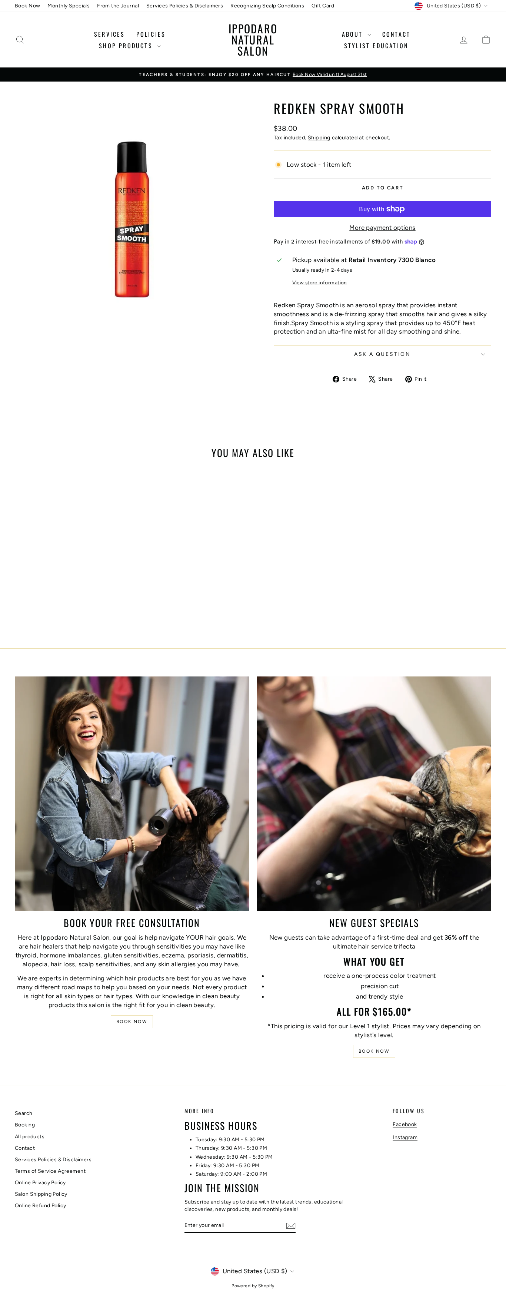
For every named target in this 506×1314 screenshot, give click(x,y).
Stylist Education (376, 45)
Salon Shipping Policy (41, 1194)
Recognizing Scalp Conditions (267, 6)
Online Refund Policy (40, 1205)
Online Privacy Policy (40, 1182)
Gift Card (323, 6)
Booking (25, 1125)
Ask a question (382, 354)
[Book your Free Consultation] (132, 793)
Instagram (405, 1137)
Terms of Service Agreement (50, 1171)
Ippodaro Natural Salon (253, 39)
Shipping (319, 137)
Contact (396, 34)
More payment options (382, 227)
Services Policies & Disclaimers (184, 6)
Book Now (27, 6)
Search (24, 1113)
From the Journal (118, 6)
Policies (151, 34)
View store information (319, 282)
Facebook (405, 1124)
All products (29, 1136)
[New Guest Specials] (374, 793)
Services (109, 34)
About (354, 34)
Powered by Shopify (253, 1285)
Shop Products (127, 45)
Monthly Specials (68, 6)
